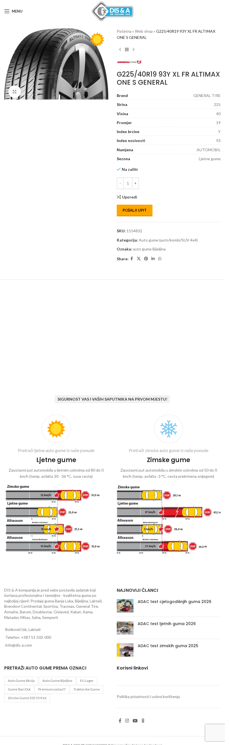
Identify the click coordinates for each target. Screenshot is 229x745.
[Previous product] (120, 49)
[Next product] (133, 49)
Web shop (144, 31)
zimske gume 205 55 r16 (27, 698)
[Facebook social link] (131, 258)
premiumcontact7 (52, 689)
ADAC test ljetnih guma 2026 (167, 623)
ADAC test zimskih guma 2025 (168, 646)
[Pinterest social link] (146, 258)
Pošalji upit (135, 210)
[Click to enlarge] (14, 90)
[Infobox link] (56, 485)
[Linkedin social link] (153, 258)
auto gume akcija (21, 680)
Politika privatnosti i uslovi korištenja (148, 696)
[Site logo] (112, 10)
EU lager (87, 680)
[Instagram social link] (127, 720)
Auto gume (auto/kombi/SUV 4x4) (168, 240)
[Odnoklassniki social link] (143, 720)
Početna (124, 31)
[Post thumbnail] (125, 605)
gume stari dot (19, 689)
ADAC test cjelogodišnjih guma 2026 (174, 601)
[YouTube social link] (135, 720)
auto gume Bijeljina (149, 249)
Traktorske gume (86, 689)
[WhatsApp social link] (159, 258)
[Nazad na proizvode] (126, 49)
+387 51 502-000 (36, 637)
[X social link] (138, 258)
